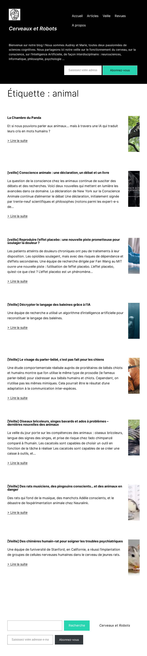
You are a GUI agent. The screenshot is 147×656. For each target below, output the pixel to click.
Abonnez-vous (120, 70)
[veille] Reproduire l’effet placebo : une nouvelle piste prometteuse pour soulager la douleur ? (63, 241)
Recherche (77, 625)
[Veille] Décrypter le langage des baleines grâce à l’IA (49, 304)
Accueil (77, 16)
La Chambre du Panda (24, 117)
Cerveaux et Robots (33, 28)
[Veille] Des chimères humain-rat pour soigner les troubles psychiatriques (65, 541)
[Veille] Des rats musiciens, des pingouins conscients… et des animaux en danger (64, 488)
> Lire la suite (17, 141)
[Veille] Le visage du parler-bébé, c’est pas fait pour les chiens (55, 359)
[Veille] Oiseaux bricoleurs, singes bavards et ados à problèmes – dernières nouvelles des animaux (57, 423)
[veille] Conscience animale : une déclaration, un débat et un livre (58, 172)
